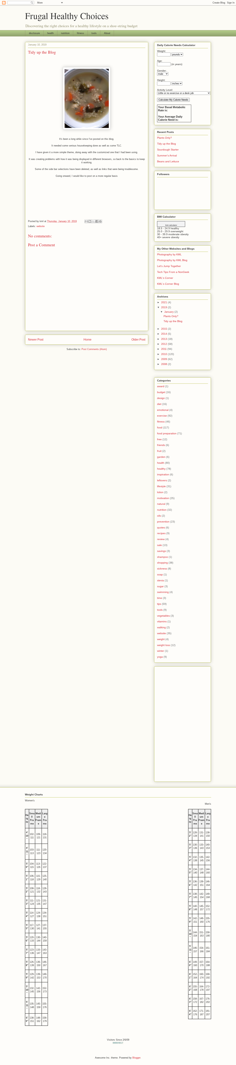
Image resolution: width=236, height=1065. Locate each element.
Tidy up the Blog (166, 143)
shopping (162, 562)
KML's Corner (165, 277)
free (159, 439)
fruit (159, 450)
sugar (160, 586)
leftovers (162, 480)
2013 (164, 338)
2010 (164, 354)
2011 (164, 348)
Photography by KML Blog (172, 260)
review (161, 539)
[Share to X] (93, 221)
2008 (164, 364)
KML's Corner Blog (168, 283)
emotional (163, 409)
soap (160, 574)
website (41, 226)
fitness (80, 33)
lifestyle (161, 486)
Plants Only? (164, 137)
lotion (160, 492)
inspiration (163, 474)
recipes (161, 533)
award (160, 386)
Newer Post (35, 339)
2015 (164, 328)
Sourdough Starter (168, 149)
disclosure (34, 33)
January (169, 311)
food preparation (166, 433)
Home (87, 339)
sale (159, 545)
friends (161, 445)
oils (159, 515)
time (159, 597)
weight (161, 639)
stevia (160, 580)
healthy (161, 468)
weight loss (163, 645)
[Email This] (86, 221)
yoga (160, 656)
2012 (164, 343)
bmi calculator (171, 225)
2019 (164, 307)
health (50, 33)
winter (160, 650)
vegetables (163, 615)
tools (94, 33)
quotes (161, 527)
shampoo (162, 556)
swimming (163, 592)
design (161, 398)
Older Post (138, 339)
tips (159, 603)
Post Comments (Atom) (94, 349)
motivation (163, 498)
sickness (162, 568)
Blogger (136, 1057)
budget (161, 392)
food (159, 427)
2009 (164, 359)
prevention (163, 521)
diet (159, 404)
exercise (162, 415)
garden (161, 456)
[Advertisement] (182, 723)
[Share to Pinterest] (100, 221)
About (107, 33)
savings (161, 551)
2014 (164, 333)
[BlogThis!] (90, 221)
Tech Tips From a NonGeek (173, 272)
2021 (164, 302)
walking (161, 627)
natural (161, 503)
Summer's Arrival (167, 155)
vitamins (162, 621)
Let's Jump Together (169, 266)
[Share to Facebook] (97, 221)
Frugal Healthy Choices (67, 15)
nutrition (65, 33)
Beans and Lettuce (168, 161)
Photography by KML (169, 254)
